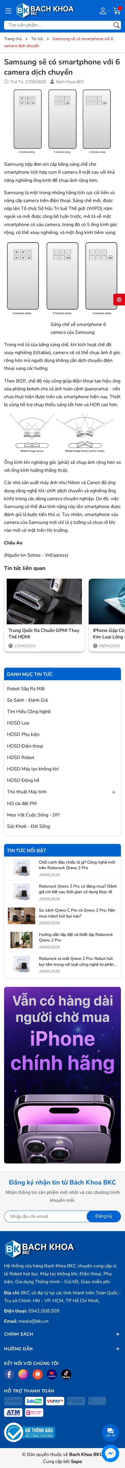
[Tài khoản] (103, 10)
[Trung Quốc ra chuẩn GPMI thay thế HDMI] (44, 601)
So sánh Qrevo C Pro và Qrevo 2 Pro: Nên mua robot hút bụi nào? (77, 913)
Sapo (76, 1461)
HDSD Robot (20, 757)
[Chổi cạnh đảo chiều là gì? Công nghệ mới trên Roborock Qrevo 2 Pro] (21, 867)
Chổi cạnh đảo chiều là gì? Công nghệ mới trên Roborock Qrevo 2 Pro (77, 865)
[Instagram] (23, 1374)
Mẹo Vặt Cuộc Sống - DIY (33, 815)
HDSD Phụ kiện (23, 734)
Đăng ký (103, 1216)
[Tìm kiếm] (116, 25)
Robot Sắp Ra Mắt (26, 689)
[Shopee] (38, 1374)
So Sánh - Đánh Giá (27, 700)
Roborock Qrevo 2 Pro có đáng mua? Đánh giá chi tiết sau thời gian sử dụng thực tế (78, 889)
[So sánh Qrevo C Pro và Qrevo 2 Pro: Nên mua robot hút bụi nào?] (21, 916)
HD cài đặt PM (22, 803)
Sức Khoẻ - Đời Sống (28, 826)
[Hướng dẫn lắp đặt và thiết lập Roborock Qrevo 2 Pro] (21, 940)
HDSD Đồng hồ (23, 780)
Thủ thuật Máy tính (27, 792)
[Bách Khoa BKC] (45, 10)
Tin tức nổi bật (26, 850)
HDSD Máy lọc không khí (33, 769)
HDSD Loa (18, 723)
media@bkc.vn (34, 1321)
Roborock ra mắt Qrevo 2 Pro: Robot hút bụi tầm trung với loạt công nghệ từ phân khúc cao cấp (76, 964)
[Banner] (62, 1075)
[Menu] (8, 10)
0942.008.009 (44, 1311)
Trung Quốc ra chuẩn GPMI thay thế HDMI (43, 633)
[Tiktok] (66, 1374)
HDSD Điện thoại (25, 746)
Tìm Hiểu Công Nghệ (29, 711)
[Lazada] (52, 1374)
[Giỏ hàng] (117, 10)
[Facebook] (9, 1374)
